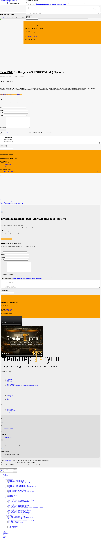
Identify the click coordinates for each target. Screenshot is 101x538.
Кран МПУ (10, 496)
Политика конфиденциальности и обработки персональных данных (22, 385)
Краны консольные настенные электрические (19, 490)
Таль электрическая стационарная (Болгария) (18, 509)
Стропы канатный (12, 525)
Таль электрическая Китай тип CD (16, 502)
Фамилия (2, 110)
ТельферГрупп (8, 460)
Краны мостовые (10, 398)
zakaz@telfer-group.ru (33, 36)
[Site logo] (10, 11)
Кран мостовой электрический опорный (17, 484)
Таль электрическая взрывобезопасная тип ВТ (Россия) (21, 500)
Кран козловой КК (12, 495)
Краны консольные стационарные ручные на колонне (21, 491)
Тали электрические (11, 410)
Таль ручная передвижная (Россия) (16, 516)
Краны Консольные (11, 396)
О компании (9, 379)
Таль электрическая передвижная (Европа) (18, 506)
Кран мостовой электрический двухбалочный (19, 482)
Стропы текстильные (13, 526)
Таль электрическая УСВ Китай (15, 504)
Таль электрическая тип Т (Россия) (16, 511)
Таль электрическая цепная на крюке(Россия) (19, 512)
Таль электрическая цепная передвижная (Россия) (20, 513)
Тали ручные (10, 409)
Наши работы (6, 17)
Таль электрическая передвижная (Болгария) (18, 505)
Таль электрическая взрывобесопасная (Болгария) (20, 499)
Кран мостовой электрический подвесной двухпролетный (22, 486)
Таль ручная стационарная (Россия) (16, 518)
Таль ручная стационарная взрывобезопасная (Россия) (21, 520)
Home (1, 17)
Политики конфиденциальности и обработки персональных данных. (26, 134)
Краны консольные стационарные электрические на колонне (22, 492)
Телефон (2, 112)
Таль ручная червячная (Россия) (15, 522)
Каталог (99, 171)
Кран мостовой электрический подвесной (18, 485)
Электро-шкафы (9, 528)
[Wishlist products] (99, 8)
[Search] (95, 8)
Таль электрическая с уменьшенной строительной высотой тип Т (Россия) (25, 507)
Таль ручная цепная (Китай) (14, 521)
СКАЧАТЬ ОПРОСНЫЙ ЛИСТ (7, 171)
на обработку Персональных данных (13, 132)
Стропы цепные (12, 527)
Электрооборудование (12, 411)
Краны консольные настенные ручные (17, 489)
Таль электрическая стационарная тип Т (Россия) (19, 510)
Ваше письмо (3, 127)
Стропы (8, 399)
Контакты (9, 383)
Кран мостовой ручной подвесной (16, 481)
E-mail (1, 115)
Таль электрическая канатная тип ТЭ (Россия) (19, 501)
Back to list (2, 202)
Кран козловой (10, 395)
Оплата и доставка (11, 384)
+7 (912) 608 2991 (8, 164)
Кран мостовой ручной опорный (16, 480)
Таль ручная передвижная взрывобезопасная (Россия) (20, 517)
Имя (1, 107)
